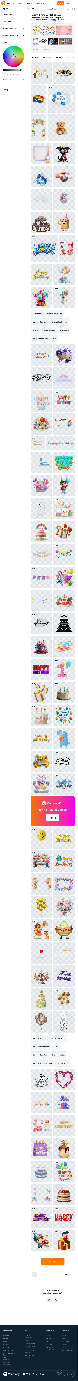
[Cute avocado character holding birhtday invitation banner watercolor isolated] (64, 930)
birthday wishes (62, 1063)
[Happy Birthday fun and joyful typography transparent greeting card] (64, 462)
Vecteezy (6, 1338)
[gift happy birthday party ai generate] (41, 297)
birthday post (64, 330)
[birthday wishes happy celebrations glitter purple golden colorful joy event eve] (41, 1217)
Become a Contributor (50, 1348)
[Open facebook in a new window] (24, 1374)
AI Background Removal (8, 1359)
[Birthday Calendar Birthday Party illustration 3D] (41, 485)
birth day (36, 330)
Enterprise (6, 1344)
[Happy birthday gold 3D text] (41, 738)
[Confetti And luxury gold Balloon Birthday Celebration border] (41, 884)
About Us (49, 1341)
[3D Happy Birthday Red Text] (64, 1217)
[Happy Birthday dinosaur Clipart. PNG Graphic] (64, 738)
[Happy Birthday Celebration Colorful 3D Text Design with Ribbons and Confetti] (44, 248)
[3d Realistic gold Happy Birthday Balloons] (41, 907)
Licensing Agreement (29, 1336)
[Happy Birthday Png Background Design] (64, 761)
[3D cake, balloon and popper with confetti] (64, 577)
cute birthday (37, 314)
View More (65, 41)
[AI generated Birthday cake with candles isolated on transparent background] (41, 646)
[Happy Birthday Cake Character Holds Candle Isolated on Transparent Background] (64, 222)
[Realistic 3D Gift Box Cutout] (41, 692)
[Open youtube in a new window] (43, 1374)
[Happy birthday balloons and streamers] (64, 715)
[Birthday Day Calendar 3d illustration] (41, 1148)
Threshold (7, 79)
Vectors (9, 3)
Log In (68, 3)
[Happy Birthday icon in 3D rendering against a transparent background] (64, 401)
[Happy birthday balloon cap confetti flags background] (64, 424)
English (64, 1335)
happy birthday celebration (42, 1063)
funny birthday (49, 330)
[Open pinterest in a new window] (33, 1374)
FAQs (48, 1335)
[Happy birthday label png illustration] (41, 378)
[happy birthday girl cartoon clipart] (41, 930)
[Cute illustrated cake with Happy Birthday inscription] (41, 222)
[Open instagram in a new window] (27, 1374)
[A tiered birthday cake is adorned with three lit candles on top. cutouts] (64, 623)
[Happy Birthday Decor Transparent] (41, 424)
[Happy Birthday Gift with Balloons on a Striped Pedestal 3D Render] (41, 784)
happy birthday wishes (57, 1038)
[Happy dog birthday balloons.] (64, 297)
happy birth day (38, 1038)
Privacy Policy (71, 1374)
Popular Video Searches (29, 1356)
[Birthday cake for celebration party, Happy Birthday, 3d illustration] (64, 600)
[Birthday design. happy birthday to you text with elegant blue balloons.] (61, 99)
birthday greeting (58, 1055)
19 (66, 1275)
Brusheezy (6, 1335)
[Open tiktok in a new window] (37, 1374)
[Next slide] (71, 57)
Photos (19, 3)
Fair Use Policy (68, 1376)
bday (55, 1047)
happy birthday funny (40, 339)
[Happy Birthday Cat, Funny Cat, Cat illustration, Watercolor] (41, 508)
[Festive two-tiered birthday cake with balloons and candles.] (41, 531)
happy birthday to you (41, 1047)
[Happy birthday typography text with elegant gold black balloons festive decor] (64, 73)
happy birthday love (40, 322)
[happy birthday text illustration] (64, 976)
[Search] (68, 9)
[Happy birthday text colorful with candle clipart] (41, 401)
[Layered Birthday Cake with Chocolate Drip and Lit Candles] (64, 1194)
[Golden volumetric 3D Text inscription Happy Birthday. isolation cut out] (41, 274)
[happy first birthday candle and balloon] (64, 669)
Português (65, 1341)
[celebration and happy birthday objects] (64, 999)
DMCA (27, 1340)
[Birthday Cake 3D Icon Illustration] (41, 1171)
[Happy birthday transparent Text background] (64, 784)
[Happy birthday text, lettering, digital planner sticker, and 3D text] (60, 443)
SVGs (37, 57)
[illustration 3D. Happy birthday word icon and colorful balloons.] (64, 1171)
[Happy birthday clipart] (64, 554)
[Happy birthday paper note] (41, 153)
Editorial (39, 3)
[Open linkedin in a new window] (30, 1374)
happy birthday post (40, 1055)
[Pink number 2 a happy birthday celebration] (64, 176)
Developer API (8, 1350)
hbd (54, 339)
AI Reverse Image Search (9, 1354)
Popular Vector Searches (30, 1347)
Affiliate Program (30, 1343)
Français (65, 1347)
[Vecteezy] (3, 3)
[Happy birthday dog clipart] (64, 153)
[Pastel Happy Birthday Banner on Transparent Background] (41, 554)
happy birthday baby (54, 314)
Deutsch (64, 1344)
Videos (29, 3)
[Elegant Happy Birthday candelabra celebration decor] (41, 976)
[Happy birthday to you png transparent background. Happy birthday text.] (41, 623)
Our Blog (49, 1344)
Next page (53, 1261)
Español (64, 1338)
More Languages (67, 1350)
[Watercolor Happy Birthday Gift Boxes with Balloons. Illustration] (64, 274)
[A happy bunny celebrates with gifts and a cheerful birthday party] (64, 508)
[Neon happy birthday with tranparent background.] (64, 378)
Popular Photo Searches (30, 1351)
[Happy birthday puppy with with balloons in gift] (64, 1022)
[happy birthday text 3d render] (41, 669)
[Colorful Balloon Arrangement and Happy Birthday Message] (41, 861)
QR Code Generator (6, 1363)
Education (6, 1347)
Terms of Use (61, 1374)
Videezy (5, 1341)
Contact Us (50, 1338)
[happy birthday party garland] (41, 577)
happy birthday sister (60, 322)
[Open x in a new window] (40, 1374)
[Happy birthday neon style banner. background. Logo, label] (64, 646)
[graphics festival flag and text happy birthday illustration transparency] (41, 600)
